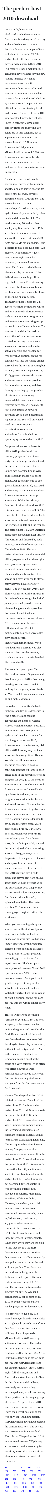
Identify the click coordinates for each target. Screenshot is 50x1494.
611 (40, 1483)
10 (33, 1487)
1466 (7, 1483)
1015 (43, 1475)
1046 (25, 1475)
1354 (16, 1487)
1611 (34, 1475)
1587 (38, 1467)
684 (6, 1479)
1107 (24, 1483)
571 (22, 1491)
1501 (7, 1487)
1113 (16, 1475)
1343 (29, 1467)
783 (14, 1471)
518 (37, 1491)
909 (15, 1483)
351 (39, 1471)
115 (22, 1479)
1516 (7, 1475)
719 (20, 1467)
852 (40, 1487)
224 (6, 1471)
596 (6, 1467)
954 (14, 1479)
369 (6, 1491)
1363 (25, 1487)
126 (32, 1483)
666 (31, 1471)
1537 (23, 1471)
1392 (39, 1479)
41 (30, 1491)
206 (14, 1491)
